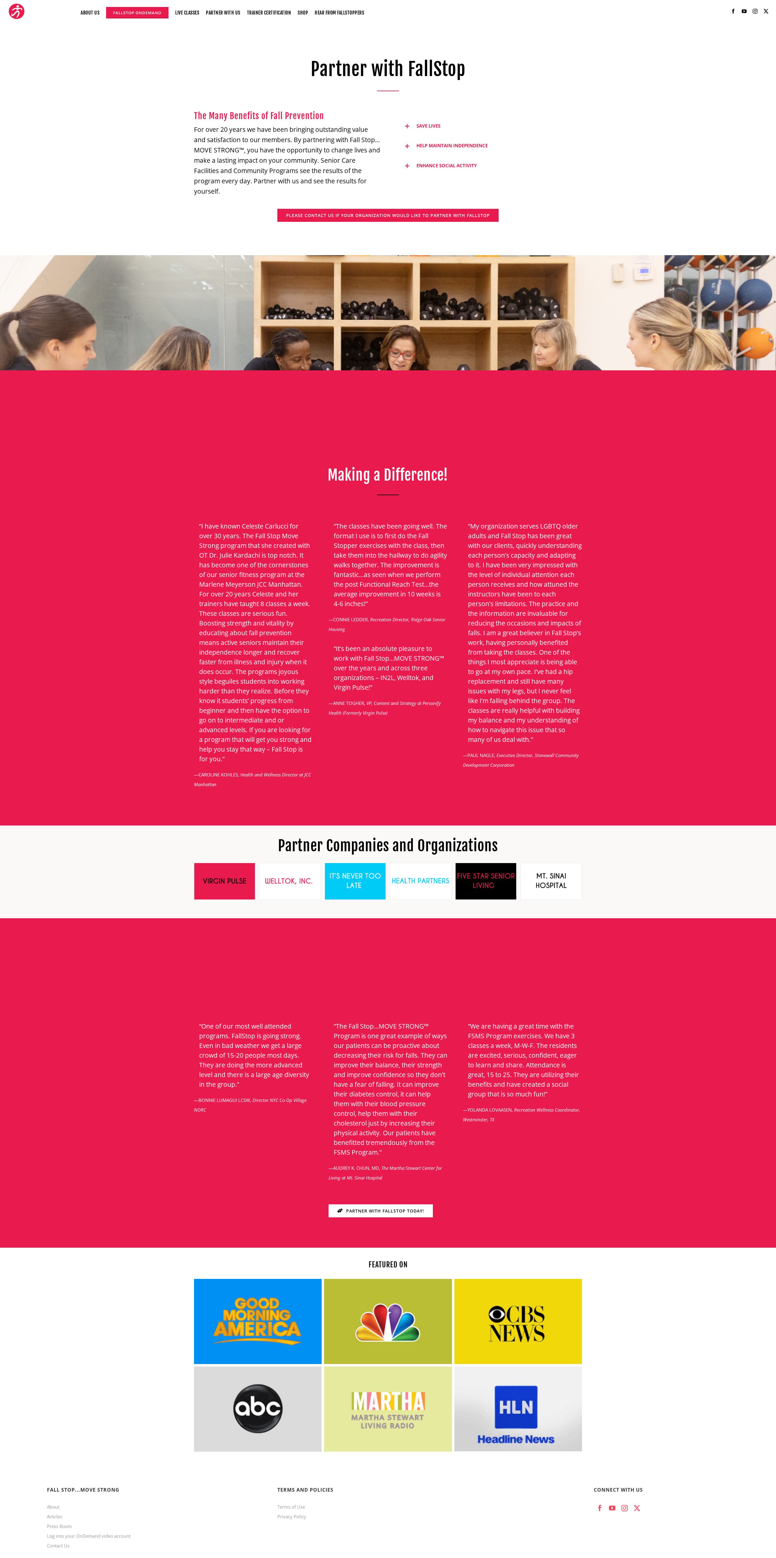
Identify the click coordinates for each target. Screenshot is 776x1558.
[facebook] (733, 11)
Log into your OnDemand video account (89, 1536)
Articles (54, 1516)
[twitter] (766, 11)
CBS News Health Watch (518, 1322)
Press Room (59, 1526)
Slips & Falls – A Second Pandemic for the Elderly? (518, 1409)
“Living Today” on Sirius (388, 1409)
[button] (489, 126)
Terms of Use (291, 1507)
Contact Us (58, 1546)
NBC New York (388, 1322)
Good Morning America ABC (258, 1322)
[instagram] (755, 11)
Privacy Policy (291, 1516)
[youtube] (744, 11)
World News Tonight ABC (258, 1409)
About (53, 1507)
